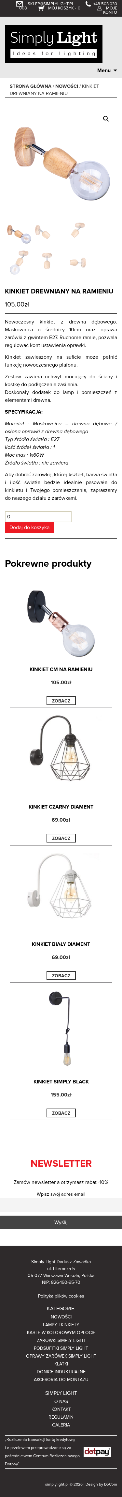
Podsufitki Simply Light (61, 1348)
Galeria (61, 1425)
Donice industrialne (61, 1372)
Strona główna (30, 86)
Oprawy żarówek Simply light (61, 1356)
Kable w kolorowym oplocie (61, 1332)
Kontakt (61, 1409)
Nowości (66, 86)
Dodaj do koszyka (29, 527)
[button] (106, 119)
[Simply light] (53, 43)
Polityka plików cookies (61, 1296)
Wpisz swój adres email (61, 1194)
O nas (61, 1401)
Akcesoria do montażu (61, 1379)
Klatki (61, 1364)
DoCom (110, 1484)
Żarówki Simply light (61, 1340)
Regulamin (61, 1417)
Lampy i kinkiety (61, 1325)
